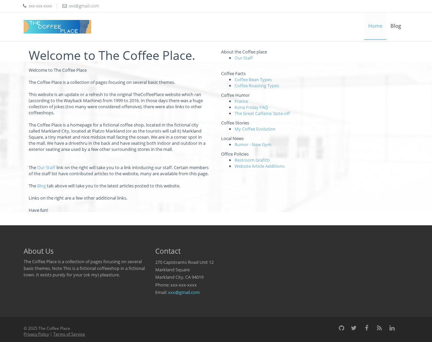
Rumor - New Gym (253, 144)
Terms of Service (69, 334)
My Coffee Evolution (255, 129)
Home (375, 25)
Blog (395, 25)
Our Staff (46, 167)
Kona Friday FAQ (251, 107)
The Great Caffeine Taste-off (262, 113)
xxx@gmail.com (184, 292)
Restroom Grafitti (252, 160)
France (241, 101)
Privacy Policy (36, 334)
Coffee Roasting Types (257, 86)
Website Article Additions (260, 166)
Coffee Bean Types (253, 79)
